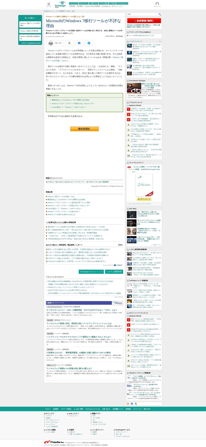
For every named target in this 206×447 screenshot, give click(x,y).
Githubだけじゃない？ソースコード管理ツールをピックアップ (71, 287)
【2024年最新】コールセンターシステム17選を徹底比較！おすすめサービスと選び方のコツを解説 (84, 293)
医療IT (95, 432)
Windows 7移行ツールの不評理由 (30, 24)
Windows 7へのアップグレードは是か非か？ (64, 211)
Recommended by (108, 265)
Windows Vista (93, 182)
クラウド (49, 416)
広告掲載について (118, 409)
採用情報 (105, 445)
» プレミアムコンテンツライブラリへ (140, 204)
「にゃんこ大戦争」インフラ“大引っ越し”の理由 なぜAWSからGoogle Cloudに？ (146, 169)
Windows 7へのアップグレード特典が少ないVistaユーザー (73, 103)
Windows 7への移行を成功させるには (61, 214)
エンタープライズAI (99, 424)
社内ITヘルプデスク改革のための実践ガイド (145, 324)
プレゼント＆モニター (123, 436)
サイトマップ (137, 409)
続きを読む (84, 129)
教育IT (95, 434)
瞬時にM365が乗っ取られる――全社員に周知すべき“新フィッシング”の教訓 (151, 86)
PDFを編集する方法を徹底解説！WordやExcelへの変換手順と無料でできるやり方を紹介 (80, 281)
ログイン (48, 409)
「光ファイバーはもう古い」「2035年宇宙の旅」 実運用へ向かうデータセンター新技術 (148, 239)
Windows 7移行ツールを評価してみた (61, 196)
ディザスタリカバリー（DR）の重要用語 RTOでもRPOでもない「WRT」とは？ (82, 310)
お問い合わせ (106, 409)
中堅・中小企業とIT (76, 434)
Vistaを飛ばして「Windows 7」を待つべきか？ (69, 107)
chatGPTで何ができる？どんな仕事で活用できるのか (67, 290)
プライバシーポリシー (83, 445)
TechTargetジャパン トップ (91, 272)
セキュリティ (74, 416)
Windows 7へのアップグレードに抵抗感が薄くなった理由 (69, 202)
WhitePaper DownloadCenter (117, 303)
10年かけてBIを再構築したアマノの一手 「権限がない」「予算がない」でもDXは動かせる (146, 286)
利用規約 (128, 409)
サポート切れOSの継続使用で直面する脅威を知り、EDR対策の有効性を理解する (78, 255)
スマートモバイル (52, 422)
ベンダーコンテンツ (135, 41)
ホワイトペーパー (121, 432)
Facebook (132, 404)
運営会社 (98, 445)
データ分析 (96, 418)
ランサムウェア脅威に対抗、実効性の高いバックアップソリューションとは (79, 323)
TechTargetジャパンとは (92, 409)
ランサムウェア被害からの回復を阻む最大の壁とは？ (69, 368)
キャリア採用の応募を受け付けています (141, 35)
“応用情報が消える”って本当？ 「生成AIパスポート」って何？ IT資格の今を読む (148, 230)
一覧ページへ (157, 245)
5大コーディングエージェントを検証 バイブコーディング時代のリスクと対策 (149, 222)
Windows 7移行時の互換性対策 (30, 37)
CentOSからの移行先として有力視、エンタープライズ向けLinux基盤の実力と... (77, 261)
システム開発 (50, 432)
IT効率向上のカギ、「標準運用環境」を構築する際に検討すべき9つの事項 (79, 353)
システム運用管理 (114, 272)
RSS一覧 (118, 434)
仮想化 (48, 418)
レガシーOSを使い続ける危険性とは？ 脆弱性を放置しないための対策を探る (77, 252)
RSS (128, 404)
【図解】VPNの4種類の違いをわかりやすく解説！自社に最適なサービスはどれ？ (78, 284)
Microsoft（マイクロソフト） (76, 182)
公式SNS (56, 445)
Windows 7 (52, 51)
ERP (94, 416)
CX (94, 420)
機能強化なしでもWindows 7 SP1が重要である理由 (70, 100)
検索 (160, 14)
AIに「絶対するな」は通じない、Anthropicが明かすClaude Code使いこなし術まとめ (148, 214)
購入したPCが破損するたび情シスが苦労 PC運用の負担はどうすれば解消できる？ (79, 249)
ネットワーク (50, 424)
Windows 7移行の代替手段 (29, 31)
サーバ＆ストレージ (52, 420)
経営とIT (72, 432)
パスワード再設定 (66, 409)
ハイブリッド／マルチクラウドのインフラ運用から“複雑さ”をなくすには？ (79, 337)
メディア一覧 (48, 445)
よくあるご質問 (78, 409)
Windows (61, 182)
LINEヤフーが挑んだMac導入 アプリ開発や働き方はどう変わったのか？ (75, 258)
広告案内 (63, 445)
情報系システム (98, 422)
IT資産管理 (105, 182)
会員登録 (55, 409)
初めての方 (147, 409)
